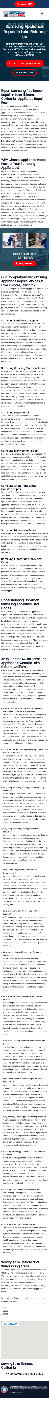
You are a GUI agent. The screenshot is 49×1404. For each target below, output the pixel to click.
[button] (42, 14)
